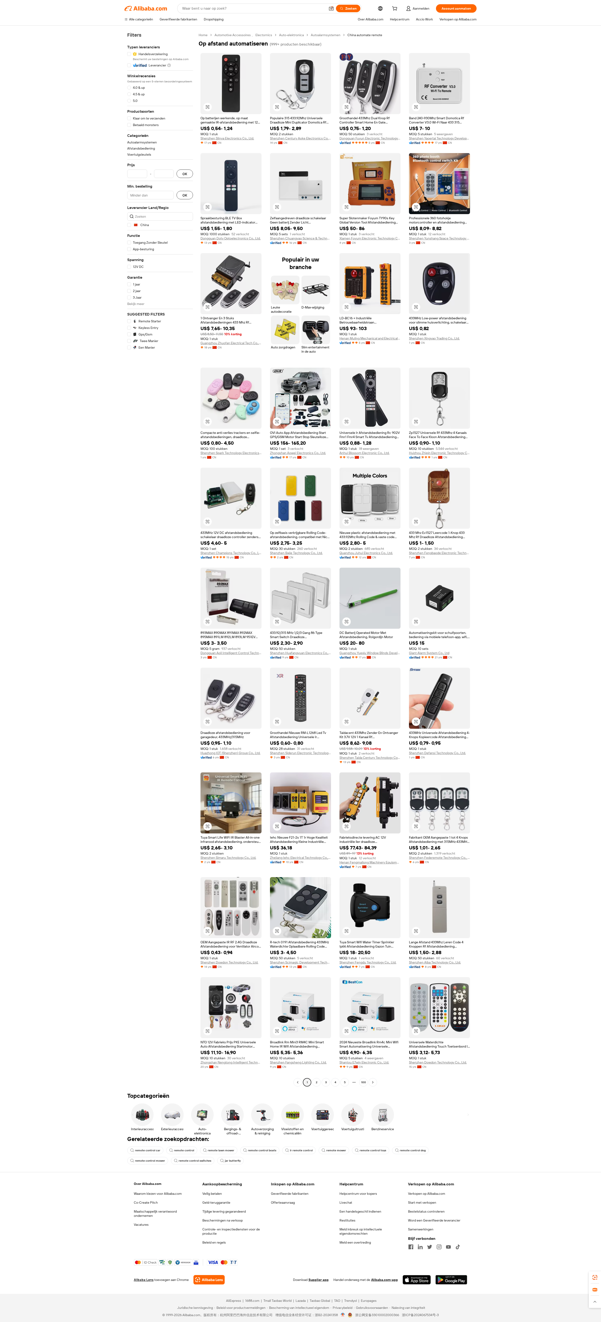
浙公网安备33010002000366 (377, 1315)
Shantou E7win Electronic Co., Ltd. (364, 1062)
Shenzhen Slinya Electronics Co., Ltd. (227, 138)
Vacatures (141, 1224)
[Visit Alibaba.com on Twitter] (429, 1247)
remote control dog (413, 1150)
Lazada (301, 1301)
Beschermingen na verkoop (222, 1220)
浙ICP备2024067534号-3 (420, 1315)
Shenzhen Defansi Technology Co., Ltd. (437, 753)
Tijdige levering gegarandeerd (224, 1211)
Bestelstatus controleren (426, 1211)
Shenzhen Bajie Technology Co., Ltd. (296, 553)
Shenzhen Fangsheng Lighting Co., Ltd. (298, 1062)
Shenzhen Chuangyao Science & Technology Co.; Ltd (300, 238)
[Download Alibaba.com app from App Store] (417, 1279)
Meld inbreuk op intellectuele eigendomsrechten (360, 1231)
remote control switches (195, 1160)
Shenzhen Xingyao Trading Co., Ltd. (434, 338)
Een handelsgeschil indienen (360, 1211)
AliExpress (233, 1301)
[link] (595, 1277)
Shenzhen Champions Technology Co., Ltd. (231, 553)
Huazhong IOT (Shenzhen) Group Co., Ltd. (230, 753)
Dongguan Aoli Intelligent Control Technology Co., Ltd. (231, 653)
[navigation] (160, 559)
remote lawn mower (221, 1150)
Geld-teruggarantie (216, 1202)
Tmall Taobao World (277, 1301)
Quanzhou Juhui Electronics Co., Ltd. (366, 553)
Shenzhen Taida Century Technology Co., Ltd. (370, 757)
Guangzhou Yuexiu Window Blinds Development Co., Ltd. (370, 653)
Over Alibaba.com (147, 1184)
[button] (331, 8)
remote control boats (262, 1150)
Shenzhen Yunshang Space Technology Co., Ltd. (439, 238)
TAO (337, 1301)
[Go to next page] (373, 1082)
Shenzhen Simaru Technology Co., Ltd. (228, 857)
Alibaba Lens (144, 1280)
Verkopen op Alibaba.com (426, 1193)
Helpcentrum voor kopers (358, 1193)
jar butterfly (233, 1160)
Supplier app (318, 1280)
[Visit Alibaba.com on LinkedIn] (420, 1247)
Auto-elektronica (291, 35)
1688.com (252, 1301)
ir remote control (301, 1150)
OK (184, 174)
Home (203, 35)
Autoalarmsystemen (325, 35)
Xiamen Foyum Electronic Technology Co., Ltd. (370, 238)
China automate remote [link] (364, 35)
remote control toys (373, 1150)
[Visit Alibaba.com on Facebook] (411, 1247)
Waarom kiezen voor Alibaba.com (158, 1193)
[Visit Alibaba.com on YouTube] (448, 1247)
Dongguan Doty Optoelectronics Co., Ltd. (230, 238)
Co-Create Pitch (146, 1202)
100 (363, 1082)
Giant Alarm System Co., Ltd (429, 653)
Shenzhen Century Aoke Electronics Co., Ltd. (300, 138)
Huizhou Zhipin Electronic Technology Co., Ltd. (439, 453)
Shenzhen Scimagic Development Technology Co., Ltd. (300, 962)
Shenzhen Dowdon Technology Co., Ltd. (229, 962)
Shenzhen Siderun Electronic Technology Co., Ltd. (300, 753)
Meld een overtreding (355, 1242)
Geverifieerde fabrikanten (289, 1193)
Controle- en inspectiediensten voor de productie (231, 1231)
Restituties (347, 1220)
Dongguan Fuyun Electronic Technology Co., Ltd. (370, 138)
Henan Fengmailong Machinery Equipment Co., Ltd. (370, 862)
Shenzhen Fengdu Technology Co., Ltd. (367, 962)
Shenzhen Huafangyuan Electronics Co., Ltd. (300, 653)
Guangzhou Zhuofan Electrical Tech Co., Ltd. (231, 343)
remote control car (147, 1150)
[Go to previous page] (297, 1082)
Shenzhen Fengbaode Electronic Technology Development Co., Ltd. (439, 553)
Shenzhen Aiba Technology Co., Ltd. (435, 962)
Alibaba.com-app (384, 1280)
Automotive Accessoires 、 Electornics (243, 35)
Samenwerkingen (420, 1229)
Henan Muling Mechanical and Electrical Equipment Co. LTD (370, 338)
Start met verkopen (422, 1202)
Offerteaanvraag (283, 1202)
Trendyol (350, 1301)
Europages (369, 1301)
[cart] (395, 9)
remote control (184, 1150)
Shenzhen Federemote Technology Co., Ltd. (439, 857)
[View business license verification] (343, 1315)
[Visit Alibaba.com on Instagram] (439, 1247)
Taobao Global (320, 1301)
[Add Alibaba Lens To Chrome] (209, 1279)
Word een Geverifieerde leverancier (434, 1220)
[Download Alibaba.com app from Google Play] (451, 1279)
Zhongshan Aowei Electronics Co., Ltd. (298, 453)
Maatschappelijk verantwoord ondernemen (155, 1214)
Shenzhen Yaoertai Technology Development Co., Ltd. (439, 138)
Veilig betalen (212, 1193)
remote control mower (150, 1160)
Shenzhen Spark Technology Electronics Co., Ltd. (231, 453)
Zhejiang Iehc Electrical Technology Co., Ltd (300, 857)
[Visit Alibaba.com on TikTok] (458, 1247)
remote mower (336, 1150)
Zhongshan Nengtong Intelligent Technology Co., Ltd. (231, 1062)
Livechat (345, 1202)
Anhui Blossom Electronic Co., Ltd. (364, 453)
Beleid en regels (214, 1242)
